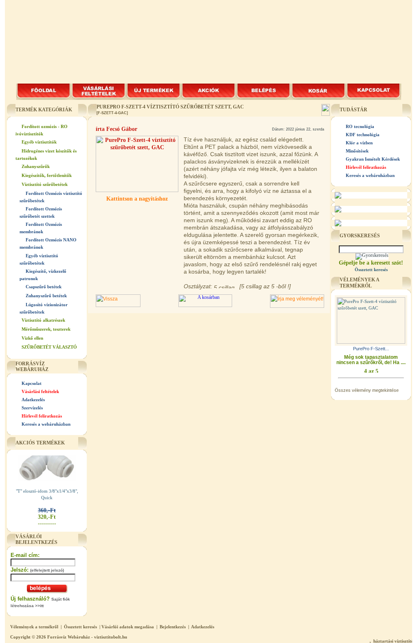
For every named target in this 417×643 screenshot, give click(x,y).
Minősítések (357, 150)
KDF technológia (363, 134)
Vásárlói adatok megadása (127, 626)
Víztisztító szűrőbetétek (45, 184)
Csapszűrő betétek (43, 286)
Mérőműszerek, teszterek (46, 329)
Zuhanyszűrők (36, 166)
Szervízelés (32, 407)
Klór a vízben (359, 142)
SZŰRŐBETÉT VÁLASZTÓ (49, 347)
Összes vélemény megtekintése (367, 390)
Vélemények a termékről (34, 626)
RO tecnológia (360, 126)
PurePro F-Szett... (371, 348)
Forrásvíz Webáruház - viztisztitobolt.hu (87, 636)
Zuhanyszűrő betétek (46, 295)
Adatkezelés (33, 399)
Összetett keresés (80, 626)
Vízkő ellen (32, 338)
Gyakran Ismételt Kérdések (373, 159)
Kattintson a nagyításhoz (137, 199)
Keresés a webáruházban (46, 424)
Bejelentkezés (173, 626)
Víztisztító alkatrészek (43, 320)
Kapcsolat (32, 383)
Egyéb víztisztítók (39, 141)
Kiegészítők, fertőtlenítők (47, 175)
